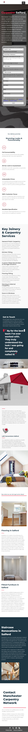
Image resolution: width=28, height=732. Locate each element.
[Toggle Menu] (23, 2)
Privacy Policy (9, 730)
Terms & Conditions (17, 730)
